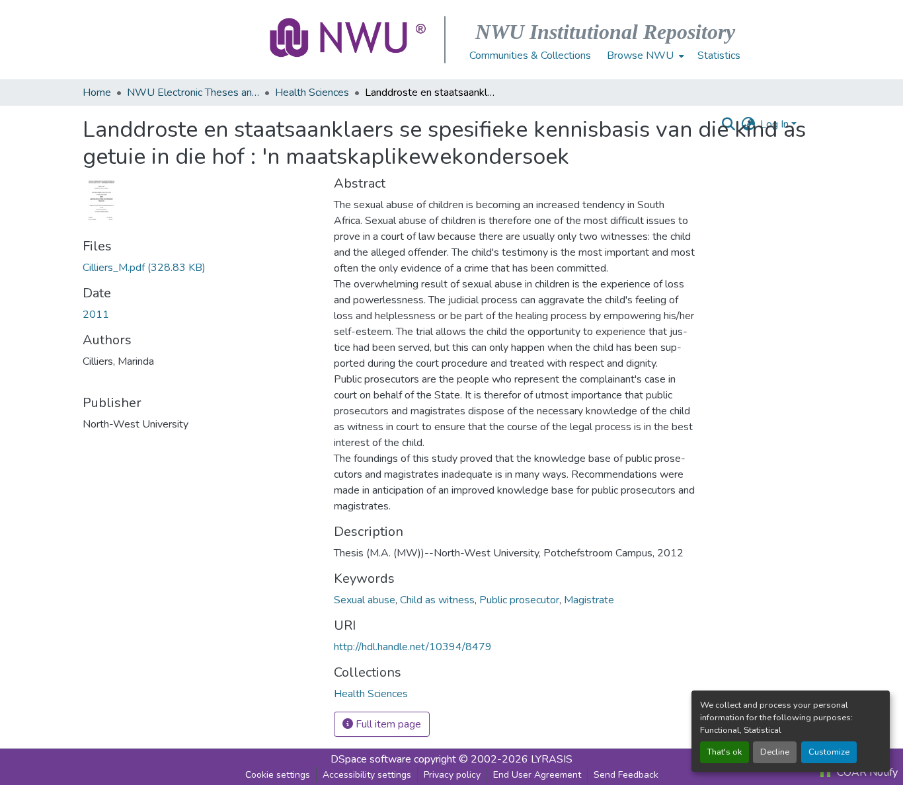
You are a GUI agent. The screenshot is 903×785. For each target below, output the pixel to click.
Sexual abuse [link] (364, 600)
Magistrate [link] (589, 600)
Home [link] (97, 92)
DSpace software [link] (371, 759)
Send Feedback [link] (626, 774)
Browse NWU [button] (640, 55)
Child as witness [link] (437, 600)
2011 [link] (96, 314)
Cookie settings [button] (277, 774)
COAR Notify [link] (866, 772)
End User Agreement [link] (537, 774)
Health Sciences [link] (312, 92)
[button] (349, 39)
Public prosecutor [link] (519, 600)
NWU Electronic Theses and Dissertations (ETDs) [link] (193, 92)
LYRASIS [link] (551, 759)
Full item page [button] (387, 724)
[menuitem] (644, 55)
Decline (774, 752)
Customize (828, 752)
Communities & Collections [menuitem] (530, 55)
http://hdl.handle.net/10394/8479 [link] (413, 647)
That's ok (724, 752)
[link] (200, 268)
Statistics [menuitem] (718, 55)
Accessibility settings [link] (367, 774)
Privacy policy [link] (452, 774)
